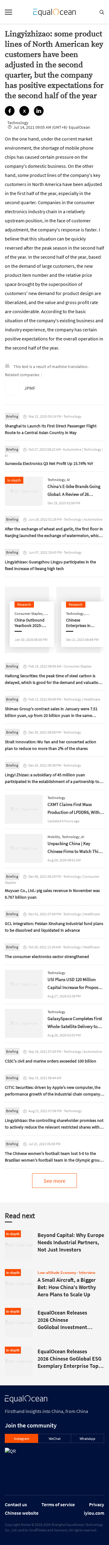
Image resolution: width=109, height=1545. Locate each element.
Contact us (16, 1504)
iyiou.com (94, 1513)
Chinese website (21, 1513)
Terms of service (58, 1504)
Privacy (96, 1504)
